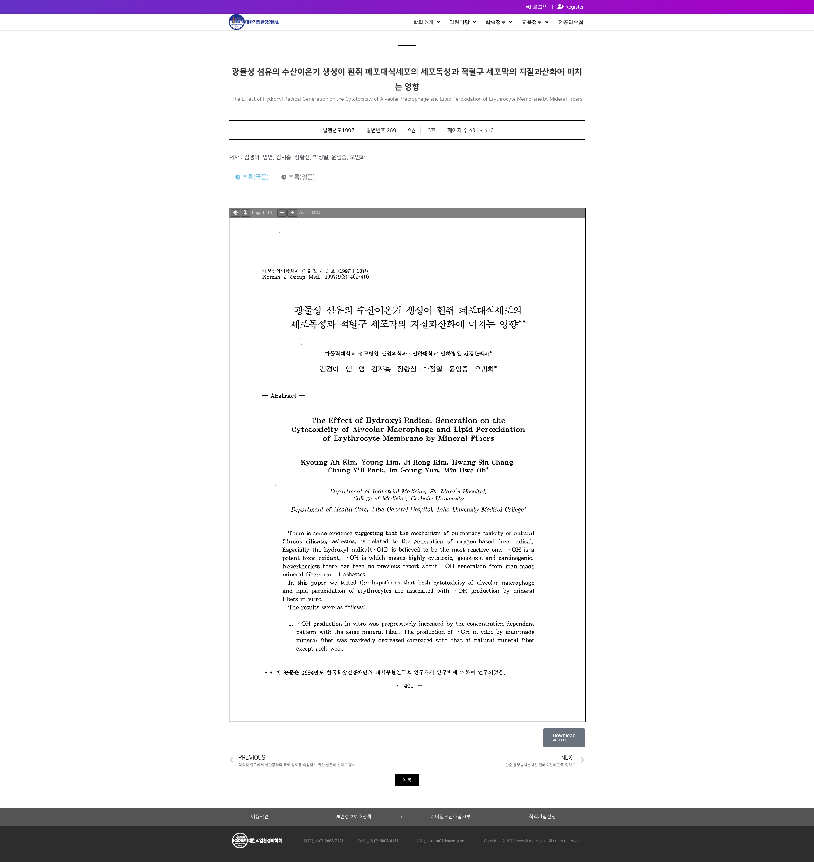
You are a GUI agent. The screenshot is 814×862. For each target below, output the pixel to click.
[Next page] (245, 213)
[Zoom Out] (282, 213)
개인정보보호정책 (353, 816)
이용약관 (260, 816)
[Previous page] (235, 213)
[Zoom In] (292, 213)
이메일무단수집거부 (451, 816)
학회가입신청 (542, 816)
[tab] (252, 177)
